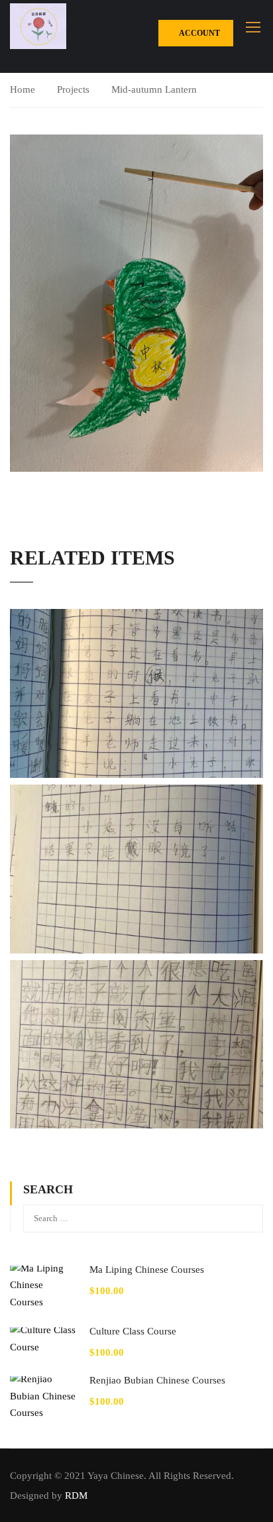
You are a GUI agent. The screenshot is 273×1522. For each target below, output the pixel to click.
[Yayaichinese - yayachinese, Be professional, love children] (38, 26)
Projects (73, 89)
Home (22, 89)
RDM (76, 1495)
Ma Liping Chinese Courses (146, 1269)
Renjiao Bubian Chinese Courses (157, 1380)
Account (199, 33)
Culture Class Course (132, 1331)
